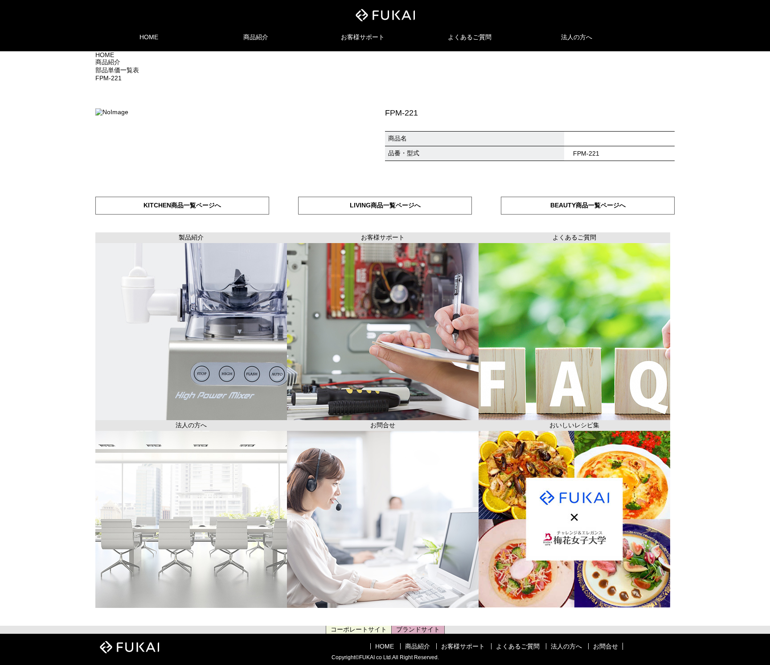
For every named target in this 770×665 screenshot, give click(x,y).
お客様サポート (363, 37)
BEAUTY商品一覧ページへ (588, 205)
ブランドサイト (418, 629)
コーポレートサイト (359, 629)
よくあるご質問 (469, 37)
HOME (148, 37)
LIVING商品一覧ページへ (385, 205)
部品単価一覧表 (117, 70)
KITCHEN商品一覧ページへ (182, 205)
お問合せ (605, 646)
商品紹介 (255, 37)
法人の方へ (576, 37)
